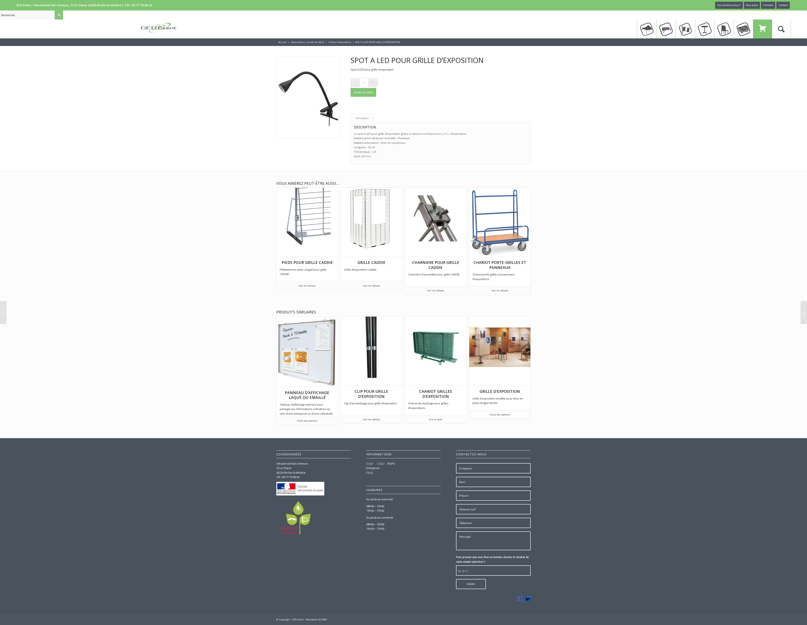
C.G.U (380, 463)
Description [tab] (362, 118)
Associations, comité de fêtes (307, 42)
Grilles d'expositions (339, 42)
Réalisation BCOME (316, 619)
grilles (446, 134)
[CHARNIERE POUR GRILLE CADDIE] (803, 312)
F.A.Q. (369, 472)
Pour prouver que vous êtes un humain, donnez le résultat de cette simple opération (492, 559)
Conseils (768, 5)
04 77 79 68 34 (142, 5)
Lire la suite (435, 419)
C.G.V (370, 463)
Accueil (282, 42)
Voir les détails (307, 285)
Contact (783, 5)
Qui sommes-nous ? (729, 5)
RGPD (391, 463)
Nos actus (752, 5)
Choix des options (307, 420)
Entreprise (373, 468)
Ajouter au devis (363, 92)
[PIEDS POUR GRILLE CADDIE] (3, 312)
